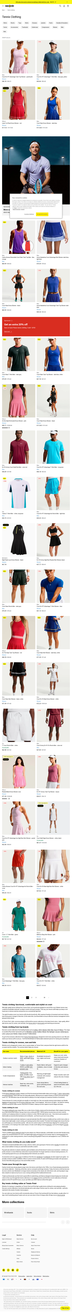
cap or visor (18, 1157)
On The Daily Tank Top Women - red (12, 652)
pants (21, 1075)
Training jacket (24, 1073)
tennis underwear (26, 1102)
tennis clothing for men (11, 1110)
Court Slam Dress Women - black (11, 305)
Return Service (20, 1245)
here (15, 208)
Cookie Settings (5, 1248)
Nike (52, 1030)
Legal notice (29, 1276)
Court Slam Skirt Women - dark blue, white (48, 652)
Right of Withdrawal (7, 1239)
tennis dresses (8, 1095)
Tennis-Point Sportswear (31, 1037)
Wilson (61, 1030)
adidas (36, 1030)
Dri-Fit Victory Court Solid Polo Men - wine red (14, 467)
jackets (63, 1134)
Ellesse (44, 1031)
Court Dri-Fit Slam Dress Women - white (48, 699)
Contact (33, 1242)
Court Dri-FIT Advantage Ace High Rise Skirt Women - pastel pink (18, 839)
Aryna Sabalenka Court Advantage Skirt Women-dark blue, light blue (53, 258)
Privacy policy (21, 1276)
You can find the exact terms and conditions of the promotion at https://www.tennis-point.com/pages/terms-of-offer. (32, 1308)
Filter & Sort (65, 1308)
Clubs (18, 1258)
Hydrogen (52, 1031)
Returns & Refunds (35, 1255)
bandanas (39, 1157)
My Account (34, 1239)
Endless (39, 1031)
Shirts (21, 1056)
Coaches (19, 1255)
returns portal (61, 1195)
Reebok (15, 1033)
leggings (4, 1102)
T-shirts (22, 1065)
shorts (30, 1056)
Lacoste (57, 1031)
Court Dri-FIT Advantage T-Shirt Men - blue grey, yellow (52, 77)
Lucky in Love (9, 1033)
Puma (55, 1030)
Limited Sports (64, 1031)
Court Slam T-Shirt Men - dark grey (11, 374)
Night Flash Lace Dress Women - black (12, 560)
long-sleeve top (28, 1077)
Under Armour (32, 1033)
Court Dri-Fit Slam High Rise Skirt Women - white (50, 886)
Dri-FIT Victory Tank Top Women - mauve (48, 792)
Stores (32, 1248)
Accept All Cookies (42, 214)
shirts (38, 1110)
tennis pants (41, 1023)
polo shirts (30, 1065)
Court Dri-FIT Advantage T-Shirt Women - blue (49, 606)
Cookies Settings (29, 214)
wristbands (47, 1157)
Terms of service (37, 1276)
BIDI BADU (29, 1031)
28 (44, 997)
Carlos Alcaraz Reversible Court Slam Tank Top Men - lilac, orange (18, 258)
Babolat (45, 1030)
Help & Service (20, 1239)
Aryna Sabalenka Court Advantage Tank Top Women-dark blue (53, 306)
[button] (3, 6)
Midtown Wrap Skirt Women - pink (46, 934)
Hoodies (56, 1145)
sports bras (12, 1102)
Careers (18, 1252)
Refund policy (46, 1276)
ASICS (40, 1030)
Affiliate (18, 1248)
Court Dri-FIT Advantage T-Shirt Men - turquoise (50, 467)
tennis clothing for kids (18, 1132)
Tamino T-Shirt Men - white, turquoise (12, 513)
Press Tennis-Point (35, 1261)
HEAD (48, 1030)
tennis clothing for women (12, 1093)
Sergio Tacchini (22, 1033)
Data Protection (17, 209)
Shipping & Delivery (35, 1252)
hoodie (22, 1079)
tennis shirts (32, 1023)
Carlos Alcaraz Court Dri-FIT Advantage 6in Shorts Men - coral (18, 887)
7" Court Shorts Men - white (10, 745)
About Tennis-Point (35, 1245)
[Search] (60, 6)
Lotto (3, 1033)
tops (26, 1056)
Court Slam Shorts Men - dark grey (11, 606)
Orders (18, 1242)
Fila (48, 1031)
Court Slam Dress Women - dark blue (47, 123)
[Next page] (48, 997)
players (36, 1178)
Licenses (4, 1242)
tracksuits (49, 1124)
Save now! (7, 331)
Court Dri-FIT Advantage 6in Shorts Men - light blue (51, 513)
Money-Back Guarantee (7, 1245)
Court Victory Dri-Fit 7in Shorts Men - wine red (49, 745)
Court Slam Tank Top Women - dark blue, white (50, 374)
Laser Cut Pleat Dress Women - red (12, 123)
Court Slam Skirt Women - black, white (12, 699)
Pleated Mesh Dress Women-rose (11, 792)
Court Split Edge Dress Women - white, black (49, 838)
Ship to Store (20, 1261)
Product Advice (34, 1258)
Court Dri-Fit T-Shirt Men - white (46, 981)
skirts (21, 1058)
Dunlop (35, 1031)
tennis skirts (65, 1093)
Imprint (22, 209)
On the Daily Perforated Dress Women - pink (14, 421)
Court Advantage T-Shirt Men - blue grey (13, 981)
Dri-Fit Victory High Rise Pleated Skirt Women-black (51, 560)
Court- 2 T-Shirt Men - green (10, 934)
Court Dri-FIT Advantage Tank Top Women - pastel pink (17, 77)
